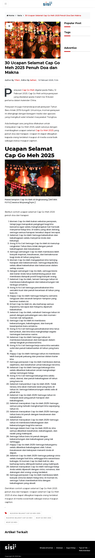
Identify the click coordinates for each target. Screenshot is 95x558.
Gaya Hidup (71, 548)
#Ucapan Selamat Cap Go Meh (19, 518)
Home (11, 15)
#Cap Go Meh (11, 522)
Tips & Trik (83, 548)
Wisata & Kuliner (46, 548)
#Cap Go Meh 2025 (43, 518)
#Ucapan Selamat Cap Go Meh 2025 (25, 513)
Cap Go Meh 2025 (44, 130)
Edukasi (59, 548)
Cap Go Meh (28, 90)
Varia (19, 15)
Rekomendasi (84, 550)
